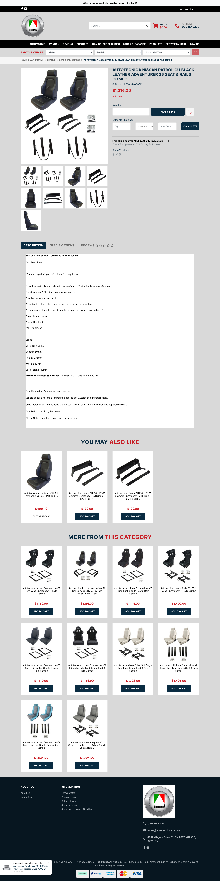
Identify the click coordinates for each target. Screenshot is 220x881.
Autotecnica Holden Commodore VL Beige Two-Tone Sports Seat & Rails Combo (179, 668)
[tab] (33, 245)
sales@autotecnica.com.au (164, 830)
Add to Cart (87, 516)
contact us (186, 8)
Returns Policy (68, 801)
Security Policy (69, 805)
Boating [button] (68, 44)
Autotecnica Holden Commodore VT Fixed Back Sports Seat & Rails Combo (133, 591)
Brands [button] (194, 44)
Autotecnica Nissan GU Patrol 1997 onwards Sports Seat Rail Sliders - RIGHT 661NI (87, 496)
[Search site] (147, 26)
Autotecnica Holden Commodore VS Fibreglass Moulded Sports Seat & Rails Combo (87, 668)
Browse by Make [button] (176, 44)
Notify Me (168, 111)
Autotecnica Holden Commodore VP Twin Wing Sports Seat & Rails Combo (41, 591)
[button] (190, 112)
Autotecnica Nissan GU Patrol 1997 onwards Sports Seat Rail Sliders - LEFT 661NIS (133, 496)
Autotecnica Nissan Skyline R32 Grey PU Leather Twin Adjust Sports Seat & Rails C (87, 745)
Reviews (88, 245)
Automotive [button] (37, 44)
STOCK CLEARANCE (134, 44)
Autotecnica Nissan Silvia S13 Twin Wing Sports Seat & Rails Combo (179, 589)
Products (155, 44)
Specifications (62, 245)
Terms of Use (68, 793)
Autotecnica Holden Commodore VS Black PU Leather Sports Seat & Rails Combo (41, 668)
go (195, 52)
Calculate (190, 126)
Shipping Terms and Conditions (77, 809)
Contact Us (26, 797)
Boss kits (82, 44)
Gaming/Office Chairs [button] (106, 44)
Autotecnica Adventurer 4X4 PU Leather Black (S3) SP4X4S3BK (41, 494)
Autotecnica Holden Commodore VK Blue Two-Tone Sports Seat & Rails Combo (41, 745)
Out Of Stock (41, 516)
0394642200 (190, 26)
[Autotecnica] (33, 25)
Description (33, 245)
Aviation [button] (54, 44)
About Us (25, 793)
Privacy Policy (68, 797)
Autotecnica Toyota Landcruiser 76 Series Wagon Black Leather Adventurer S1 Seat (87, 591)
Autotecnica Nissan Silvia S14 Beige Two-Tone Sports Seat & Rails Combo (133, 668)
